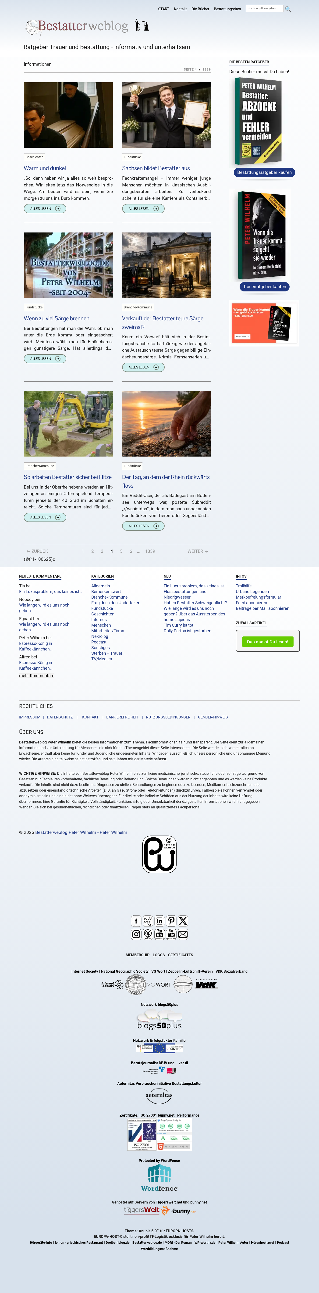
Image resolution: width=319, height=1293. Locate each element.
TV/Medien (101, 659)
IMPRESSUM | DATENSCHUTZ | (49, 717)
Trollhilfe (244, 586)
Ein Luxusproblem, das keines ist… (50, 591)
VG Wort (158, 971)
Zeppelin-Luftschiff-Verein (190, 971)
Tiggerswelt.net (169, 1202)
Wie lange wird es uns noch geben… (44, 608)
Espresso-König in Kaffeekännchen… (36, 646)
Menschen (101, 625)
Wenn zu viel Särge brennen (56, 318)
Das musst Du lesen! (267, 641)
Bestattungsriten (227, 9)
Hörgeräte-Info (41, 1243)
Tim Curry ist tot (178, 625)
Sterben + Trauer (106, 653)
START (163, 9)
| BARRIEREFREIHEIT (119, 717)
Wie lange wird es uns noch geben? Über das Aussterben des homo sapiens (194, 614)
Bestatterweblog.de (147, 1243)
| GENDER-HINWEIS (209, 717)
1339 (150, 551)
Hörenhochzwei (262, 1243)
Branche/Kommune (109, 597)
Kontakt (180, 9)
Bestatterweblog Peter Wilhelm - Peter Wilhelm (81, 832)
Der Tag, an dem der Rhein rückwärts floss (166, 481)
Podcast (98, 642)
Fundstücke (102, 608)
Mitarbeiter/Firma (107, 631)
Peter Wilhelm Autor (233, 1243)
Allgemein (100, 586)
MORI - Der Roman (178, 1243)
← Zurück (37, 551)
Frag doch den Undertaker (115, 602)
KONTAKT (89, 717)
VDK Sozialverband (232, 971)
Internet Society (84, 971)
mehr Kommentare (36, 675)
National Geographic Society (125, 971)
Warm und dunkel (45, 168)
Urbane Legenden (252, 591)
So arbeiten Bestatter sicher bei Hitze (68, 477)
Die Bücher (200, 9)
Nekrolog (99, 636)
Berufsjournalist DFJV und (153, 1063)
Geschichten (102, 614)
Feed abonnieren (251, 602)
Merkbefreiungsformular (258, 597)
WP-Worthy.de (205, 1243)
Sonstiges (100, 647)
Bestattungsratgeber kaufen (264, 172)
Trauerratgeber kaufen (264, 287)
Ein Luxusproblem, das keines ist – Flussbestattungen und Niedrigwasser (196, 592)
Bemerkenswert (106, 591)
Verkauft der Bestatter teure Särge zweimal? (162, 323)
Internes (99, 619)
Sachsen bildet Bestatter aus (156, 168)
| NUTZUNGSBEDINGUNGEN (165, 717)
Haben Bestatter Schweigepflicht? (195, 602)
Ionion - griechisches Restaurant (79, 1243)
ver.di (183, 1063)
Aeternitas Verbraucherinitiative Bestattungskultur (159, 1083)
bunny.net (198, 1202)
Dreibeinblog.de (118, 1243)
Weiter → (198, 551)
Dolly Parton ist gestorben (187, 631)
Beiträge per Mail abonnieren (262, 608)
